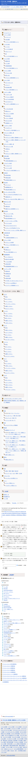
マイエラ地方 (7, 58)
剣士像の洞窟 (9, 87)
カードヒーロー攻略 (17, 747)
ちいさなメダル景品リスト (12, 478)
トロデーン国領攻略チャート (12, 104)
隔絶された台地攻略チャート (12, 208)
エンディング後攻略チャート (12, 285)
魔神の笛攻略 (22, 745)
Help (5, 618)
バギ (15, 398)
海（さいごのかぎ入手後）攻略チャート (15, 199)
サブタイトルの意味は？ (11, 283)
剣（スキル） (9, 299)
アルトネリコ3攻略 (16, 737)
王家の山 (8, 149)
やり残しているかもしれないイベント (14, 280)
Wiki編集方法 (7, 496)
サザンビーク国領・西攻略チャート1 (14, 137)
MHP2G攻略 (10, 743)
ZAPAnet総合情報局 (5, 6)
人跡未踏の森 (7, 232)
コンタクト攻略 (9, 747)
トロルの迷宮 (9, 261)
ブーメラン (16, 413)
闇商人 (5, 457)
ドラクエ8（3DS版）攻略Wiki (9, 1)
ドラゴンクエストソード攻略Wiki (10, 674)
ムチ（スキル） (9, 332)
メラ (5, 398)
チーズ (7, 473)
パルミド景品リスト (10, 483)
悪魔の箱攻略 (6, 745)
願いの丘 (8, 75)
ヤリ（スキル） (9, 301)
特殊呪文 (10, 400)
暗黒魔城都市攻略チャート (12, 266)
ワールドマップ (7, 32)
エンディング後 (7, 269)
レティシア (8, 204)
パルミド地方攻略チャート (12, 89)
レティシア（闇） (10, 213)
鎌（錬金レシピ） (15, 438)
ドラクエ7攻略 (11, 726)
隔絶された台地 (7, 201)
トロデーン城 (9, 94)
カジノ (5, 480)
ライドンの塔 (9, 168)
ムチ (10, 418)
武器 (5, 411)
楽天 (16, 750)
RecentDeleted (7, 606)
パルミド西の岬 (9, 118)
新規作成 (25, 9)
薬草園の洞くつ (9, 187)
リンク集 (6, 498)
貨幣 (17, 473)
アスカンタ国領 (7, 70)
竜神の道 (8, 271)
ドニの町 (8, 63)
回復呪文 (6, 400)
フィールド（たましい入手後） (11, 221)
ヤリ (12, 413)
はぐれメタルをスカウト (11, 225)
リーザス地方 (7, 44)
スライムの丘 (9, 223)
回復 (7, 471)
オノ (11, 415)
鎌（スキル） (9, 318)
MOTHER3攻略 (10, 742)
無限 (13, 471)
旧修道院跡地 (9, 65)
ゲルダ (5, 375)
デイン (17, 398)
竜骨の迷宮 (8, 177)
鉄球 (19, 415)
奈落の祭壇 (8, 264)
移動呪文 (8, 402)
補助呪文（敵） (16, 400)
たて (10, 425)
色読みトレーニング (8, 749)
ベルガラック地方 (8, 125)
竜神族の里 (8, 273)
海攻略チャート (9, 123)
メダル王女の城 (9, 109)
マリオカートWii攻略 (18, 742)
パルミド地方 (7, 80)
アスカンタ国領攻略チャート (12, 77)
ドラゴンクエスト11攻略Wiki (8, 672)
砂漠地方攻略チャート (11, 180)
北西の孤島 (6, 156)
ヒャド (12, 398)
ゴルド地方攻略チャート (11, 252)
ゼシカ (5, 325)
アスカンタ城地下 (10, 97)
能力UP (16, 471)
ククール (6, 342)
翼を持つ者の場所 (10, 259)
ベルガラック (9, 128)
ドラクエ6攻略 (4, 726)
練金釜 (5, 427)
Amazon (12, 750)
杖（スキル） (9, 334)
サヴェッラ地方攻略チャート (12, 244)
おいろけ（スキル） (10, 339)
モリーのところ (9, 82)
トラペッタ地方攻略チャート (12, 42)
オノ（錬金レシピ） (14, 436)
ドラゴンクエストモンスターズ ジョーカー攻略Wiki (14, 676)
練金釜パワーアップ (10, 430)
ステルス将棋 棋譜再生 (18, 749)
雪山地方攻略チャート (11, 189)
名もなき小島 (9, 120)
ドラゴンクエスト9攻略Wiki (8, 670)
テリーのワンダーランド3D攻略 (12, 732)
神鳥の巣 (8, 206)
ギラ (7, 398)
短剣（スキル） (9, 330)
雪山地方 (6, 182)
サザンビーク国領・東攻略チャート (14, 153)
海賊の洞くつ (9, 196)
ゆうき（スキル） (10, 308)
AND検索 (20, 565)
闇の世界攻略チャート (11, 218)
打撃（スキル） (9, 315)
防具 (5, 423)
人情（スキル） (9, 323)
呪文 (7, 296)
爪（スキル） (9, 363)
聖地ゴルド (8, 111)
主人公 (5, 294)
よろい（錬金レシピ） (13, 448)
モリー (5, 358)
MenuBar (14, 503)
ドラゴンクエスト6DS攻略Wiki (9, 664)
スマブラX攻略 (20, 738)
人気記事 (11, 575)
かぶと (12, 425)
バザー (7, 151)
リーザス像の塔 (9, 49)
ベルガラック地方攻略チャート (13, 130)
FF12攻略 (20, 740)
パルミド (8, 85)
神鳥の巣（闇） (9, 216)
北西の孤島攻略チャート (11, 160)
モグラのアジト (9, 101)
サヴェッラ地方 (7, 240)
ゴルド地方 (6, 247)
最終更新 (8, 9)
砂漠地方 (6, 173)
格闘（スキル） (9, 306)
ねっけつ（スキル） (10, 372)
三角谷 (7, 235)
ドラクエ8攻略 (18, 726)
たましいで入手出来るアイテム (13, 228)
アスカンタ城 (9, 73)
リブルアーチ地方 (8, 163)
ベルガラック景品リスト (11, 485)
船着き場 (8, 61)
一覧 (5, 9)
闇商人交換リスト (10, 459)
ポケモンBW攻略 (6, 733)
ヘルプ (15, 9)
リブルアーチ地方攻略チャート (13, 170)
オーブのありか (9, 257)
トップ (2, 9)
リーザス (8, 46)
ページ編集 (20, 9)
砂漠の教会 (8, 116)
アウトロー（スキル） (11, 389)
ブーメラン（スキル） (11, 303)
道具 (5, 468)
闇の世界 (6, 211)
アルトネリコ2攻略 (7, 737)
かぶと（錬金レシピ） (15, 450)
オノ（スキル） (9, 313)
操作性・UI (6, 494)
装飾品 (16, 425)
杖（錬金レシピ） (14, 442)
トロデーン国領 (7, 92)
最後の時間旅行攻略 (13, 745)
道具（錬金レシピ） (10, 454)
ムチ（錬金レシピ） (13, 440)
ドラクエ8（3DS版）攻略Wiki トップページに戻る (13, 720)
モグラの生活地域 (10, 99)
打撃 (14, 415)
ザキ (21, 398)
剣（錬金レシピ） (13, 432)
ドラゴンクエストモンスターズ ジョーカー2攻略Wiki (14, 678)
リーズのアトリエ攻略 (11, 738)
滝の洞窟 (8, 39)
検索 (12, 9)
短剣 (13, 418)
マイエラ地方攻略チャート (12, 68)
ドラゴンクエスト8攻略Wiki (8, 668)
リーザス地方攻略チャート (12, 56)
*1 (21, 526)
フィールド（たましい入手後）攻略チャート (16, 230)
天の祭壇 (8, 276)
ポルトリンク (9, 51)
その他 (20, 473)
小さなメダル (7, 476)
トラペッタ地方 (7, 34)
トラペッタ (8, 37)
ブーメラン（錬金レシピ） (15, 434)
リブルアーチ (9, 165)
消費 (10, 471)
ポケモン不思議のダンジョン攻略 (12, 735)
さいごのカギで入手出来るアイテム (14, 194)
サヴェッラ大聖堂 (10, 113)
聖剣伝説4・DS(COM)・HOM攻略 (10, 740)
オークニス (8, 184)
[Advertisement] (14, 14)
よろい (7, 425)
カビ (11, 473)
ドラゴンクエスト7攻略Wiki (8, 666)
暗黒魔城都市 (7, 254)
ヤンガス (6, 311)
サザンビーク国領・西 (9, 132)
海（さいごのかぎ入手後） (10, 192)
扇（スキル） (9, 380)
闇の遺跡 (8, 158)
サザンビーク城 (9, 146)
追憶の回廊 (8, 278)
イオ (9, 398)
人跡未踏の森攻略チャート (12, 237)
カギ (14, 473)
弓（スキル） (9, 349)
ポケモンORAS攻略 (15, 733)
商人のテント (9, 135)
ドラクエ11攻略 (7, 728)
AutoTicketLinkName (8, 590)
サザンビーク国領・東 (9, 144)
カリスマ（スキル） (10, 356)
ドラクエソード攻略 (15, 728)
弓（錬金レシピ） (13, 446)
